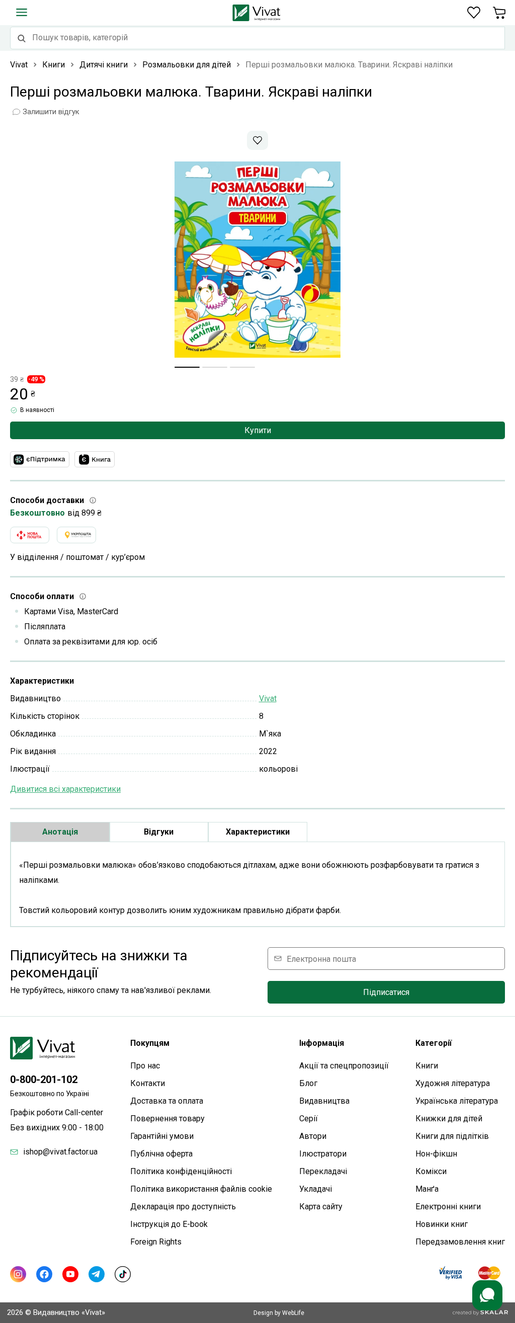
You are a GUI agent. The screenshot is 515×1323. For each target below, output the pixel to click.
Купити (257, 430)
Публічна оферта (161, 1154)
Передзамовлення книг (460, 1242)
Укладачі (315, 1189)
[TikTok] (123, 1274)
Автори (312, 1136)
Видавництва (324, 1101)
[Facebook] (44, 1274)
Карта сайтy (320, 1206)
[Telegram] (97, 1274)
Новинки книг (441, 1224)
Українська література (456, 1101)
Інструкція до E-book (169, 1224)
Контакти (147, 1083)
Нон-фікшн (436, 1154)
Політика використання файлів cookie (201, 1189)
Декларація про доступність (183, 1206)
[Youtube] (70, 1274)
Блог (308, 1083)
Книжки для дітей (448, 1118)
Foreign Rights (156, 1242)
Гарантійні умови (162, 1136)
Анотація (60, 832)
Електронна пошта (321, 958)
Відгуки (159, 832)
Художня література (452, 1083)
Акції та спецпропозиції (344, 1065)
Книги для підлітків (452, 1136)
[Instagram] (18, 1274)
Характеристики (258, 832)
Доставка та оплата (166, 1101)
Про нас (145, 1065)
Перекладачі (323, 1171)
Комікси (431, 1171)
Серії (308, 1118)
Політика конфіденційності (181, 1171)
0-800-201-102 (43, 1079)
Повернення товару (167, 1118)
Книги (426, 1065)
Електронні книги (448, 1206)
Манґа (427, 1189)
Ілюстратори (323, 1154)
